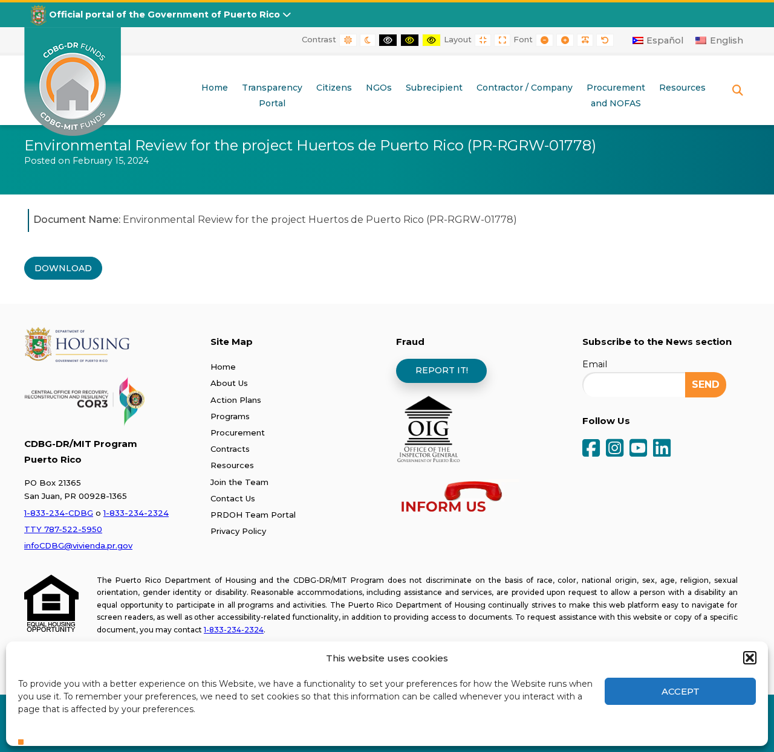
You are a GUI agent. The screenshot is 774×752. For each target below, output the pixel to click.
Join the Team (239, 482)
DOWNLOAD (63, 268)
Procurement (237, 432)
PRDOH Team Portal (253, 514)
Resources (232, 465)
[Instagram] (614, 449)
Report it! (441, 370)
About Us (229, 383)
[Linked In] (662, 449)
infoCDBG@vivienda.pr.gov (78, 545)
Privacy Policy (238, 531)
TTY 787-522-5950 (63, 529)
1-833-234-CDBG (58, 513)
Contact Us (232, 498)
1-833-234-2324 (136, 513)
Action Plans (235, 400)
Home (223, 366)
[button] (750, 658)
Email (594, 364)
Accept (681, 691)
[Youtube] (638, 449)
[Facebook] (591, 449)
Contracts (230, 449)
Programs (230, 416)
